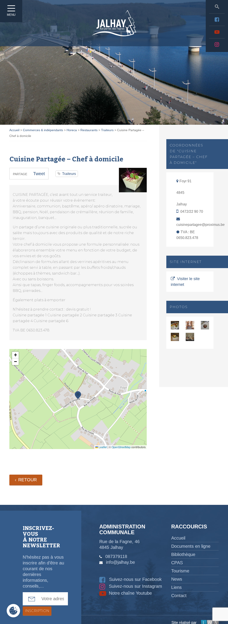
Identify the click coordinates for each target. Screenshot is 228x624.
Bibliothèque (183, 554)
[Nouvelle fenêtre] (217, 19)
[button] (78, 395)
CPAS (177, 562)
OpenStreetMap (121, 447)
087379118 (116, 556)
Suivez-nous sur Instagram (135, 586)
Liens (176, 587)
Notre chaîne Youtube (130, 593)
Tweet (39, 173)
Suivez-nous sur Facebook (135, 579)
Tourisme (180, 570)
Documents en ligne (190, 546)
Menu (11, 14)
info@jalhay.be (120, 562)
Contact (179, 595)
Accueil (178, 538)
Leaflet (102, 447)
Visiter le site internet (185, 282)
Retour (27, 479)
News (176, 579)
